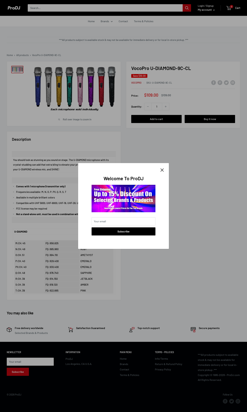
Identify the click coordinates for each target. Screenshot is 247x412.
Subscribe (123, 231)
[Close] (162, 169)
